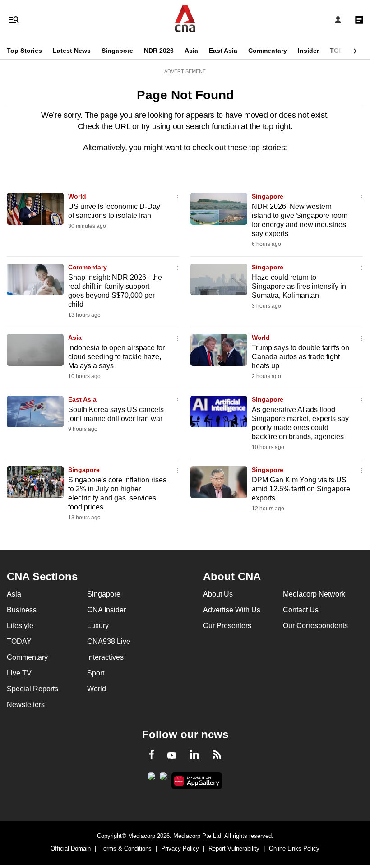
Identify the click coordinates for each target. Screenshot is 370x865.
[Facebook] (151, 755)
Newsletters (26, 704)
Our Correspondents (315, 625)
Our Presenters (227, 625)
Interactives (105, 657)
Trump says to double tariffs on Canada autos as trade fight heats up (300, 357)
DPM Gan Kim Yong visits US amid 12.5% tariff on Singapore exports (301, 489)
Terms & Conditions (126, 848)
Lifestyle (20, 625)
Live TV (19, 673)
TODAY (341, 50)
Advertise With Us (231, 610)
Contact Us (301, 610)
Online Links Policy (294, 848)
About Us (218, 594)
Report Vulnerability (233, 848)
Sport (95, 673)
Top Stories (24, 50)
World (77, 196)
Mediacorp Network (314, 594)
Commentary (267, 50)
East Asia (223, 50)
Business (22, 610)
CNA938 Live (108, 641)
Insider (308, 50)
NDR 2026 (159, 50)
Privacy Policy (180, 848)
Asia (191, 50)
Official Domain (71, 848)
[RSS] (217, 755)
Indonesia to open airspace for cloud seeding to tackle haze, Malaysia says (116, 357)
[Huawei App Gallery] (196, 781)
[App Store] (163, 778)
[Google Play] (151, 778)
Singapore (117, 50)
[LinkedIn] (194, 756)
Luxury (98, 625)
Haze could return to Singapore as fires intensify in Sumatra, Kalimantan (299, 286)
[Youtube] (171, 755)
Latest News (72, 50)
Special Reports (32, 689)
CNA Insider (106, 610)
